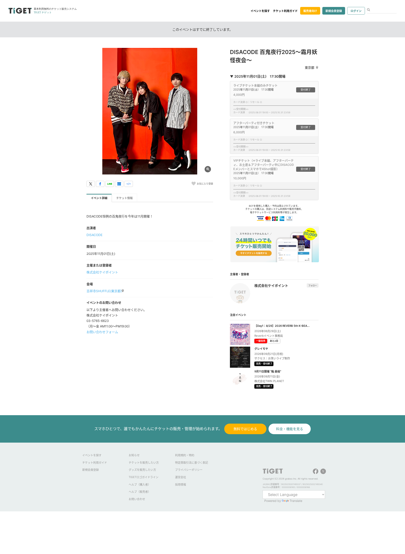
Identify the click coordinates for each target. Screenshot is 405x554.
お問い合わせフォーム (102, 332)
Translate (296, 501)
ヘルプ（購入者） (140, 484)
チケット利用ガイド (285, 10)
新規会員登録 (333, 10)
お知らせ (134, 455)
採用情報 (180, 484)
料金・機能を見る (289, 429)
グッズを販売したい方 (142, 469)
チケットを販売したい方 (144, 462)
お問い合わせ (137, 499)
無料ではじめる (245, 429)
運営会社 (180, 477)
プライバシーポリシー (188, 469)
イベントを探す (260, 10)
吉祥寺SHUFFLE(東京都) (104, 291)
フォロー (312, 285)
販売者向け (310, 10)
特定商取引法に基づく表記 (191, 462)
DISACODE (94, 235)
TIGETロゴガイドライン (143, 477)
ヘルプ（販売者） (140, 491)
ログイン (356, 10)
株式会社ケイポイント (102, 272)
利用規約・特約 (184, 455)
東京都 (309, 68)
